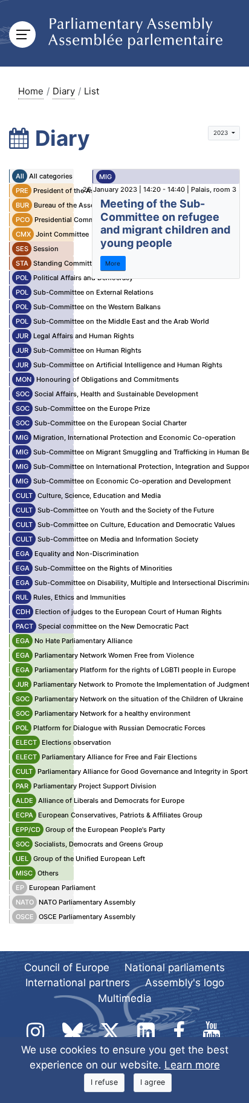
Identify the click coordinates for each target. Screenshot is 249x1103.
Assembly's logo (184, 983)
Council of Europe (66, 967)
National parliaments (174, 967)
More (112, 263)
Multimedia (125, 998)
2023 (221, 132)
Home (31, 91)
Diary (64, 91)
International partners (77, 983)
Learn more (192, 1065)
